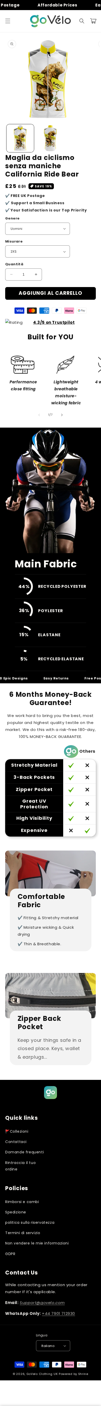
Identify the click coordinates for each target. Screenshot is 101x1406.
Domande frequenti (24, 1152)
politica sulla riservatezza (29, 1222)
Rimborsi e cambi (22, 1201)
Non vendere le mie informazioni (37, 1243)
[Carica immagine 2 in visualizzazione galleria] (50, 138)
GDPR (10, 1253)
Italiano (48, 1345)
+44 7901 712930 (58, 1313)
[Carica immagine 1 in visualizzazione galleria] (20, 138)
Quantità (14, 264)
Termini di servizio (22, 1232)
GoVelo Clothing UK (42, 1374)
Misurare (14, 241)
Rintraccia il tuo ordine (20, 1166)
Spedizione (15, 1212)
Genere (12, 218)
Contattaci (16, 1141)
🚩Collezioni (16, 1131)
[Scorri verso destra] (62, 415)
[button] (7, 21)
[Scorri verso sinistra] (39, 415)
